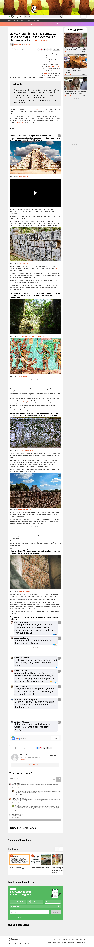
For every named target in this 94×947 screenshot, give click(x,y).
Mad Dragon (18, 790)
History (12, 29)
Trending (15, 20)
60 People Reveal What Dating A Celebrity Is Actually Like (75, 92)
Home (9, 20)
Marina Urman (17, 44)
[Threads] (23, 943)
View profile (53, 755)
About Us (71, 939)
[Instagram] (12, 943)
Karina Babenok (27, 44)
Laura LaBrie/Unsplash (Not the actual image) (31, 336)
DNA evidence (39, 109)
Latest (21, 20)
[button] (57, 849)
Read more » (23, 759)
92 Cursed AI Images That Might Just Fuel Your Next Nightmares (75, 48)
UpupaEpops (18, 805)
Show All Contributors (35, 765)
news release (20, 122)
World (16, 29)
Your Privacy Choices (55, 939)
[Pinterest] (15, 943)
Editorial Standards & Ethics (59, 942)
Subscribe (55, 912)
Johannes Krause (23, 176)
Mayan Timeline (22, 376)
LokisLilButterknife (16, 798)
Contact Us (82, 939)
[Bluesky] (20, 943)
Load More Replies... (19, 795)
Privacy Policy (71, 942)
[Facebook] (9, 943)
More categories (16, 906)
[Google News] (28, 943)
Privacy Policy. (33, 917)
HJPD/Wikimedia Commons (26, 450)
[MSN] (25, 943)
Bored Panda (14, 939)
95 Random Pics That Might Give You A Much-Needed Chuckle (73, 70)
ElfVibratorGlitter (16, 783)
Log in (83, 17)
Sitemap (49, 942)
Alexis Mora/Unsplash (24, 509)
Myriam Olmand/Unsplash (25, 591)
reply (18, 787)
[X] (17, 943)
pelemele (14, 814)
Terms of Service (81, 942)
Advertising (65, 939)
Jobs (76, 939)
